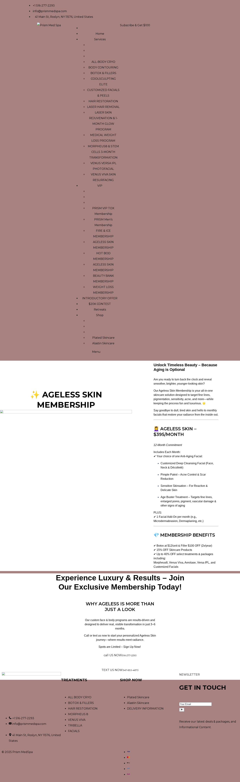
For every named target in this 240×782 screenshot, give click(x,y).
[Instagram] (133, 4)
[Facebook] (124, 4)
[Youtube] (143, 4)
